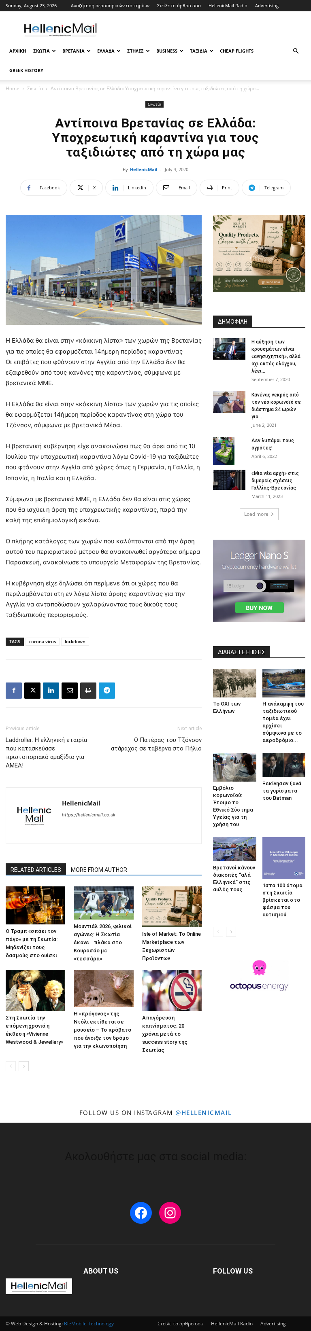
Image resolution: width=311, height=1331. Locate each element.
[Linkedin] (51, 690)
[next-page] (24, 1066)
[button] (295, 51)
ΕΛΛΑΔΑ (106, 51)
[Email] (70, 690)
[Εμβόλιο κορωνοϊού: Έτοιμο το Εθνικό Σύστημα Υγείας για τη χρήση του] (234, 767)
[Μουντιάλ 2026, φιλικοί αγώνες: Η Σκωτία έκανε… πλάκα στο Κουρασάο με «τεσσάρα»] (103, 903)
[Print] (88, 690)
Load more (256, 514)
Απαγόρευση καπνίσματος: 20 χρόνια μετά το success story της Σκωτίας (164, 1034)
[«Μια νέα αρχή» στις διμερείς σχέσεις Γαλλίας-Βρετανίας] (229, 480)
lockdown (75, 641)
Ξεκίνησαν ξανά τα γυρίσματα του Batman (281, 790)
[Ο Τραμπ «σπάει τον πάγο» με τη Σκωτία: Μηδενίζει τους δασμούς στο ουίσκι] (35, 905)
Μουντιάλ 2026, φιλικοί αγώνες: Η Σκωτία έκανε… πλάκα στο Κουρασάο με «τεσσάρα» (103, 942)
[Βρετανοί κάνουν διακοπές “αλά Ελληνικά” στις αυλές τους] (234, 849)
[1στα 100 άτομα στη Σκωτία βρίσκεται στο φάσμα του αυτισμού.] (284, 858)
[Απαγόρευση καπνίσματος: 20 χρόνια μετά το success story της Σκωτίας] (172, 990)
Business (166, 51)
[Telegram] (107, 690)
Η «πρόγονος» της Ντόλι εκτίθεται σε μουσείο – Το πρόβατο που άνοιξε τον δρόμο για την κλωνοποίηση (102, 1030)
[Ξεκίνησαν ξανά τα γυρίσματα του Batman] (284, 765)
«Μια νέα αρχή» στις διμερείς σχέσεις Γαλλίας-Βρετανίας (275, 481)
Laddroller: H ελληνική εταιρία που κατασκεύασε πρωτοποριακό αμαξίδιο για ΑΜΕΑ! (46, 752)
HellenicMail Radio (228, 5)
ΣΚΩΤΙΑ (41, 51)
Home (12, 88)
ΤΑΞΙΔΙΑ (198, 51)
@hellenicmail (203, 1112)
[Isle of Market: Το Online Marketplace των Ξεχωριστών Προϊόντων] (172, 906)
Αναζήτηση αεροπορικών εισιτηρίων (110, 5)
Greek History (26, 70)
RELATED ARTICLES (36, 870)
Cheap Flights (236, 51)
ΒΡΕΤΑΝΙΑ (73, 51)
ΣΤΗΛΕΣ (135, 51)
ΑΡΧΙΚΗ (17, 51)
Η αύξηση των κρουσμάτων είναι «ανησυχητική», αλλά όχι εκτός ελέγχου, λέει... (275, 356)
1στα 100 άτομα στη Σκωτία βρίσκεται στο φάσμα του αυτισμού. (282, 900)
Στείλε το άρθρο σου (179, 5)
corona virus (42, 641)
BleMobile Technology (89, 1323)
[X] (32, 690)
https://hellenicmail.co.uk (88, 815)
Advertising (267, 5)
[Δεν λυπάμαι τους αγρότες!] (229, 451)
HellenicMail (143, 169)
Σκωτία (35, 88)
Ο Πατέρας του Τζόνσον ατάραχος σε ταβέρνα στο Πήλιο (156, 744)
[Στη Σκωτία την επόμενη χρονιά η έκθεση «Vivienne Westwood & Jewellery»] (35, 990)
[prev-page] (11, 1066)
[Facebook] (14, 690)
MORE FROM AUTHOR (99, 870)
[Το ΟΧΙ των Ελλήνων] (234, 683)
